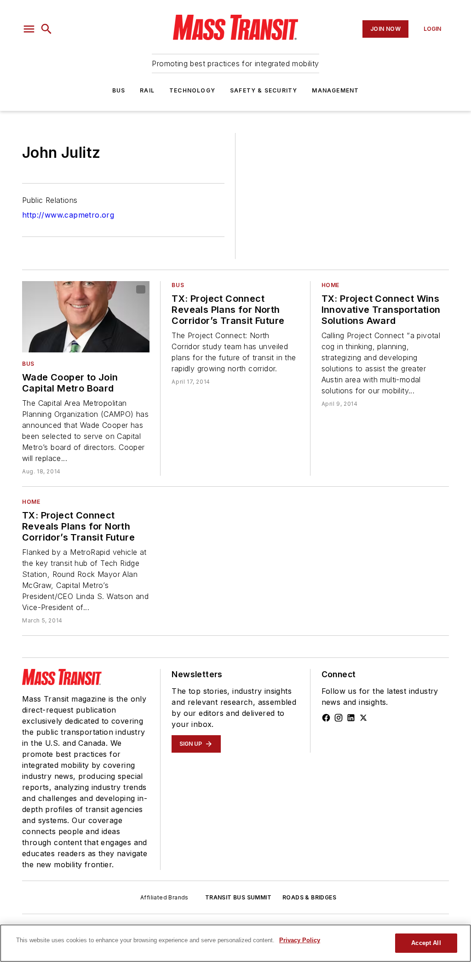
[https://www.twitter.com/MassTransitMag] (363, 717)
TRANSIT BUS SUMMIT (238, 897)
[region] (235, 943)
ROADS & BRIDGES (309, 897)
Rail (147, 90)
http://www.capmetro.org (68, 214)
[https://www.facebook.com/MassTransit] (326, 717)
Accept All (426, 942)
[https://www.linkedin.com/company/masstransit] (351, 717)
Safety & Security (263, 90)
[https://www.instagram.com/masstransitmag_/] (338, 717)
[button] (29, 29)
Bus (119, 90)
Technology (192, 90)
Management (335, 90)
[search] (46, 29)
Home (330, 285)
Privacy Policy (299, 940)
